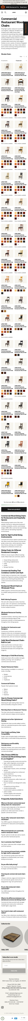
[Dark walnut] (2, 311)
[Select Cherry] (5, 112)
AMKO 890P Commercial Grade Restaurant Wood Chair (7, 261)
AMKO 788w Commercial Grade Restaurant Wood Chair (20, 433)
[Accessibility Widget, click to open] (2, 1018)
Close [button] (26, 2)
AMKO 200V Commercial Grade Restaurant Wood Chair (7, 286)
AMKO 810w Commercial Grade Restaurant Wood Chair (7, 451)
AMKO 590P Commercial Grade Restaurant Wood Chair (20, 157)
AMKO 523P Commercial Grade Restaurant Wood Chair (20, 132)
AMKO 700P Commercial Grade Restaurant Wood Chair (7, 183)
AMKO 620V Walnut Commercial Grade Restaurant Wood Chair (7, 89)
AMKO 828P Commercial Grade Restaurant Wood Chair (20, 325)
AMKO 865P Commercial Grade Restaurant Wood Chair (7, 369)
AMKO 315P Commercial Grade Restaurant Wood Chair (20, 106)
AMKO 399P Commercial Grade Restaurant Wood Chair (20, 307)
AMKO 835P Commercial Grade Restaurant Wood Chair (7, 351)
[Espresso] (8, 110)
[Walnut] (5, 135)
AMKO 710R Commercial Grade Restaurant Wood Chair (20, 183)
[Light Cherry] (2, 112)
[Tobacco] (2, 115)
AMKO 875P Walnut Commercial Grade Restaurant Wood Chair (7, 492)
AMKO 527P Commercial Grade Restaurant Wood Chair (7, 157)
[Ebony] (11, 112)
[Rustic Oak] (8, 112)
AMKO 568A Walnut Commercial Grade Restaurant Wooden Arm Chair (20, 90)
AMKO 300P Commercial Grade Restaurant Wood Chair (7, 106)
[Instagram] (2, 1007)
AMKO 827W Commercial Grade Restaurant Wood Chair (7, 467)
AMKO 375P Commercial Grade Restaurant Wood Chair (7, 307)
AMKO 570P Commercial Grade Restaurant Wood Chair (20, 413)
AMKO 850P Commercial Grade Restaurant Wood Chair (7, 235)
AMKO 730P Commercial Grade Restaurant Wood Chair (7, 209)
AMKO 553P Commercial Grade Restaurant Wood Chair (20, 387)
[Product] (7, 67)
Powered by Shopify (18, 1013)
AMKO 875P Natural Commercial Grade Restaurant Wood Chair (20, 492)
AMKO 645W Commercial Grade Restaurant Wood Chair (20, 369)
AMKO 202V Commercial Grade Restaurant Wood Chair (20, 286)
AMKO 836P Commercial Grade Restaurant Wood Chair (20, 467)
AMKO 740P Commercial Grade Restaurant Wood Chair (7, 433)
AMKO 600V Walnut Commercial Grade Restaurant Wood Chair (7, 74)
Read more (23, 7)
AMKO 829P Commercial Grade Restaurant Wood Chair (20, 209)
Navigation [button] (2, 12)
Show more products (14, 509)
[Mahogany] (11, 110)
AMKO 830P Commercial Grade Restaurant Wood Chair (20, 351)
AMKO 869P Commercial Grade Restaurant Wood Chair (20, 235)
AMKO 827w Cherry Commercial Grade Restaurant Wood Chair (20, 451)
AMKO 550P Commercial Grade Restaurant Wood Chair (7, 413)
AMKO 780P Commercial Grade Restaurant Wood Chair (7, 325)
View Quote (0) (26, 28)
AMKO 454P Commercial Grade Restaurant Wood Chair (7, 132)
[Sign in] (26, 12)
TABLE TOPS (5, 949)
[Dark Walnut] (5, 110)
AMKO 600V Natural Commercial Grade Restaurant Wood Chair (20, 74)
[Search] (5, 12)
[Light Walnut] (21, 394)
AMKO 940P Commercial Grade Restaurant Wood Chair (20, 261)
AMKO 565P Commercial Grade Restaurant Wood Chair (7, 387)
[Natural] (2, 110)
